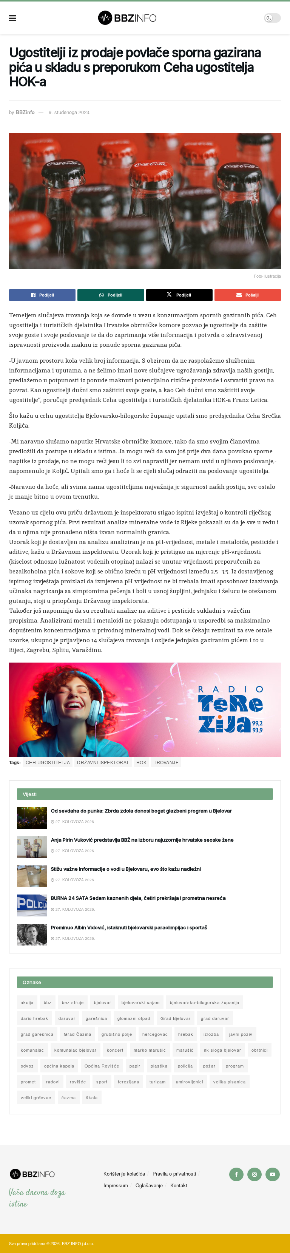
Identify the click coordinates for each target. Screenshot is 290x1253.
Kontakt (178, 1185)
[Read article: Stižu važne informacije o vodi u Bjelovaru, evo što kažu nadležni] (32, 876)
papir (135, 1066)
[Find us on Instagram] (254, 1174)
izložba (211, 1034)
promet (28, 1081)
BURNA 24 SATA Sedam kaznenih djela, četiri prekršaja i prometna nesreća (138, 898)
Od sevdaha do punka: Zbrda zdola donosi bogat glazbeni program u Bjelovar (141, 811)
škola (92, 1097)
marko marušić (150, 1050)
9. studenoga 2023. (70, 112)
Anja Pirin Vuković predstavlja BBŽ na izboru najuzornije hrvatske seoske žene (142, 840)
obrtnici (259, 1050)
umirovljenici (189, 1081)
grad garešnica (37, 1034)
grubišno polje (117, 1034)
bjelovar (102, 1002)
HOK (141, 762)
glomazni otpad (133, 1018)
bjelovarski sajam (141, 1002)
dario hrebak (34, 1018)
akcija (27, 1002)
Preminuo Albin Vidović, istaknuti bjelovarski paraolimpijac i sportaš (129, 927)
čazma (69, 1097)
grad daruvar (215, 1018)
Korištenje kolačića (124, 1173)
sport (102, 1081)
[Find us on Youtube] (272, 1174)
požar (209, 1066)
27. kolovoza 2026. (74, 821)
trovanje (166, 762)
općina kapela (59, 1066)
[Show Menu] (12, 18)
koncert (115, 1050)
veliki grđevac (36, 1097)
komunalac (32, 1050)
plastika (159, 1066)
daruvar (67, 1018)
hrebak (185, 1034)
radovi (53, 1081)
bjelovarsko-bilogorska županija (204, 1002)
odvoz (27, 1066)
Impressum (115, 1185)
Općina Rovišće (102, 1066)
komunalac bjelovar (75, 1050)
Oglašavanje (149, 1185)
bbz (48, 1002)
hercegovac (155, 1034)
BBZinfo (25, 112)
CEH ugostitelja (48, 762)
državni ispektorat (103, 762)
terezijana (128, 1081)
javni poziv (241, 1034)
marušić (185, 1050)
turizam (158, 1081)
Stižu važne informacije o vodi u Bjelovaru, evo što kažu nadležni (126, 869)
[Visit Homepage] (140, 17)
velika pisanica (229, 1081)
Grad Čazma (77, 1034)
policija (185, 1066)
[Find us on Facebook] (236, 1174)
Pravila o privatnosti (174, 1173)
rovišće (78, 1081)
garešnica (96, 1018)
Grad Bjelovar (175, 1018)
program (235, 1066)
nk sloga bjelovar (222, 1050)
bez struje (73, 1002)
